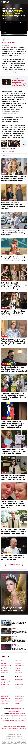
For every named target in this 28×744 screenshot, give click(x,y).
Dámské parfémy (5, 720)
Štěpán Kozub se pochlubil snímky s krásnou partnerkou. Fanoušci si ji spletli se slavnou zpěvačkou (13, 531)
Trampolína (22, 713)
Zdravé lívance (18, 682)
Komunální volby (4, 672)
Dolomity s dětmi (4, 703)
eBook (5, 42)
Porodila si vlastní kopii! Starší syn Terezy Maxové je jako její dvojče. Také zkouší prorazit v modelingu (13, 178)
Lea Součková (9, 38)
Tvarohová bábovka (19, 684)
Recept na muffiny (18, 681)
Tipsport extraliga (4, 682)
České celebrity (5, 148)
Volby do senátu (4, 670)
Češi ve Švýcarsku (4, 700)
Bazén (10, 713)
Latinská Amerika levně (5, 701)
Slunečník (3, 715)
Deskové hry (17, 720)
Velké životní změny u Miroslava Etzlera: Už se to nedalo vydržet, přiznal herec (13, 233)
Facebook (5, 726)
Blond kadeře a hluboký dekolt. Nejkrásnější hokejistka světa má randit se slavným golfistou (13, 451)
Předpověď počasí (20, 708)
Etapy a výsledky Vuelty (19, 665)
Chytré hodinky (10, 722)
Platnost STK (17, 703)
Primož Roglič (17, 670)
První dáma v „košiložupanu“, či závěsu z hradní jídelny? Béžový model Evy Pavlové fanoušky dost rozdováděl (13, 396)
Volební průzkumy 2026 (6, 665)
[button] (25, 22)
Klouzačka (8, 715)
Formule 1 (3, 686)
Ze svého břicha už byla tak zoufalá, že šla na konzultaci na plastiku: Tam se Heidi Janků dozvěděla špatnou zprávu (12, 424)
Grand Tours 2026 (18, 672)
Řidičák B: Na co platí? (19, 700)
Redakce (14, 726)
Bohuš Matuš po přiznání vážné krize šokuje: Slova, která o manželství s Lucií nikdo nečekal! (14, 369)
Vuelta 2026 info (18, 663)
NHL (2, 687)
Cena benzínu (17, 710)
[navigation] (2, 2)
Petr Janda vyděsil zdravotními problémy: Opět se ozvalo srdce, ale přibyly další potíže (13, 557)
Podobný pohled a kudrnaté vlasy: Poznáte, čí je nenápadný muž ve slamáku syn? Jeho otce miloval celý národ (13, 342)
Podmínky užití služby (6, 728)
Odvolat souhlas (22, 728)
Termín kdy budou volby (6, 668)
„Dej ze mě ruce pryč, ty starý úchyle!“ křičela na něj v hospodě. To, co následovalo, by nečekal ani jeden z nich (13, 504)
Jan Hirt (16, 667)
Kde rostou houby (10, 710)
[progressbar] (14, 34)
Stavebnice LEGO (22, 718)
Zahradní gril (23, 715)
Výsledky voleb (4, 667)
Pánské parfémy (17, 722)
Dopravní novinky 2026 (19, 698)
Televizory (23, 720)
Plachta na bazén (16, 713)
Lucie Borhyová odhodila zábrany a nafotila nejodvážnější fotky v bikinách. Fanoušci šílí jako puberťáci (13, 314)
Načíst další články (14, 564)
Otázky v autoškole (19, 701)
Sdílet (10, 42)
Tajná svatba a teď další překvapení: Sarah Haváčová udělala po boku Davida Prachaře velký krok (13, 206)
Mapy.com (13, 708)
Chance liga (3, 679)
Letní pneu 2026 (18, 694)
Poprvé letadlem (4, 696)
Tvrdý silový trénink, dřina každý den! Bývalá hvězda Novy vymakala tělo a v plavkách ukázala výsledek (14, 259)
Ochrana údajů (15, 728)
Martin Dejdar (10, 47)
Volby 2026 (3, 663)
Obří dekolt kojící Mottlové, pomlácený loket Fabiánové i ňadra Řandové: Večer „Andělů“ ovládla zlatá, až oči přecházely (14, 286)
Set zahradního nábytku (15, 715)
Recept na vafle (18, 686)
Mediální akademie (21, 726)
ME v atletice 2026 (5, 684)
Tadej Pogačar (18, 668)
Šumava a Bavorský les (5, 698)
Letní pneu (12, 720)
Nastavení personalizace (14, 730)
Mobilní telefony (15, 718)
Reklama (10, 726)
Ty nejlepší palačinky (19, 679)
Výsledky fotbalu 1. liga (5, 681)
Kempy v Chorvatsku (5, 694)
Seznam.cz (20, 1)
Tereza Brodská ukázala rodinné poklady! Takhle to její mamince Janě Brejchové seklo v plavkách (13, 477)
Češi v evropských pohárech (14, 711)
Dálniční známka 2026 (19, 696)
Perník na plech (18, 687)
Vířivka (13, 716)
